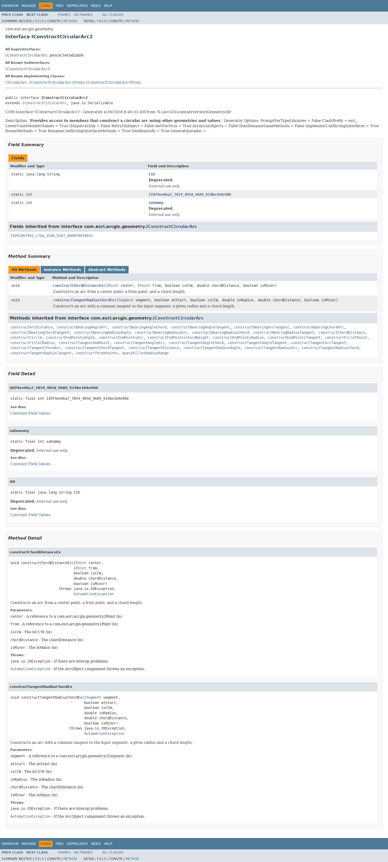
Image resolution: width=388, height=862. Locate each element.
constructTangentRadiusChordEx (83, 300)
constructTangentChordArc (35, 348)
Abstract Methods (106, 270)
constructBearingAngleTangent (200, 327)
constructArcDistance (31, 327)
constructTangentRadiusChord (330, 348)
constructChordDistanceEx (78, 285)
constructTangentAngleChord (196, 343)
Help (108, 6)
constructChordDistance (342, 332)
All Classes (113, 15)
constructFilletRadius (32, 343)
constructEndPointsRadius (238, 337)
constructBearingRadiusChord (220, 332)
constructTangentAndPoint (84, 343)
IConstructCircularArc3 (27, 69)
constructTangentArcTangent (318, 343)
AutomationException (94, 594)
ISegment (124, 300)
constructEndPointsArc (121, 337)
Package (29, 6)
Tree (59, 6)
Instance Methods (62, 270)
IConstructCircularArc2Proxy (56, 82)
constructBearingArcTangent (261, 327)
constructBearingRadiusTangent (283, 332)
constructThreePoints (97, 353)
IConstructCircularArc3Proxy (113, 82)
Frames (64, 15)
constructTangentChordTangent (94, 348)
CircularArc (16, 82)
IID (152, 174)
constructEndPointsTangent (294, 337)
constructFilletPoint (346, 337)
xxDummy (156, 203)
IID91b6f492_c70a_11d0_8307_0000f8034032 (51, 236)
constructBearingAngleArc (82, 327)
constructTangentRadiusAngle (211, 348)
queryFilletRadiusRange (145, 353)
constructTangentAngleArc (139, 343)
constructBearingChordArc (318, 327)
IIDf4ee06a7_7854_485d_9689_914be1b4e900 (190, 194)
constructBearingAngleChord (139, 327)
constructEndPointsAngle (70, 337)
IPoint (112, 285)
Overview (10, 6)
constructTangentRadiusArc (271, 348)
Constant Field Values (30, 413)
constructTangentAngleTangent (257, 343)
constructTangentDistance (154, 348)
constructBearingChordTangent (39, 332)
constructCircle (26, 337)
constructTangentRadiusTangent (41, 353)
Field (39, 21)
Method (70, 21)
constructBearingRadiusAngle (102, 332)
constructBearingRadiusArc (161, 332)
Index (96, 6)
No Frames (83, 15)
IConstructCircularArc (26, 55)
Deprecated (77, 6)
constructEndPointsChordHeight (178, 337)
